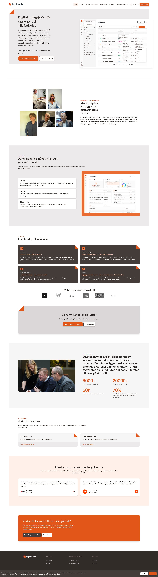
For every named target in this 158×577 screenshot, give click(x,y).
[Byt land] (130, 4)
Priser (48, 563)
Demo (88, 4)
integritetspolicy (57, 574)
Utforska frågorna (26, 444)
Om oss (94, 560)
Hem (75, 4)
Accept (153, 574)
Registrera (144, 4)
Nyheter (111, 4)
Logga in (136, 4)
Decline (144, 574)
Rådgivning (94, 4)
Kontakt (94, 563)
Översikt (49, 560)
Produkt (81, 4)
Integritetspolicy (74, 563)
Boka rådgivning (47, 58)
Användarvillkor (74, 560)
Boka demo (89, 324)
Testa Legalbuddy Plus (28, 58)
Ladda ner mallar (88, 444)
